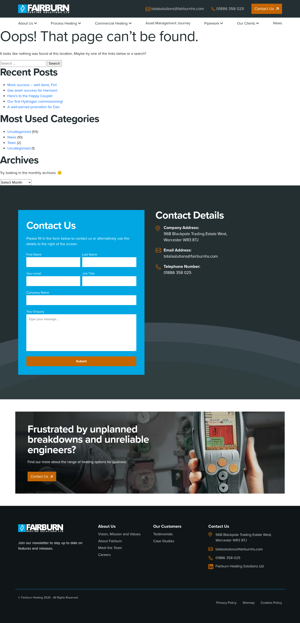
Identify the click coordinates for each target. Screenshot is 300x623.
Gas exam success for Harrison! (32, 90)
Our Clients (246, 23)
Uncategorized (19, 131)
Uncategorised (19, 148)
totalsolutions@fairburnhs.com (177, 9)
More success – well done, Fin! (32, 85)
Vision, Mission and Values (119, 534)
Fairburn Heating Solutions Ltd (240, 566)
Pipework (211, 23)
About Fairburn (110, 541)
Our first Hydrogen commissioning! (35, 101)
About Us (25, 23)
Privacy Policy (226, 602)
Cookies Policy (271, 602)
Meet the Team (110, 548)
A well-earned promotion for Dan (33, 107)
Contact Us (264, 9)
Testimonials (163, 534)
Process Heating (64, 23)
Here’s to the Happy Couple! (29, 96)
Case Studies (163, 541)
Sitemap (248, 602)
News (277, 23)
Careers (104, 555)
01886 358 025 (230, 9)
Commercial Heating (111, 23)
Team (11, 142)
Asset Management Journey (168, 23)
